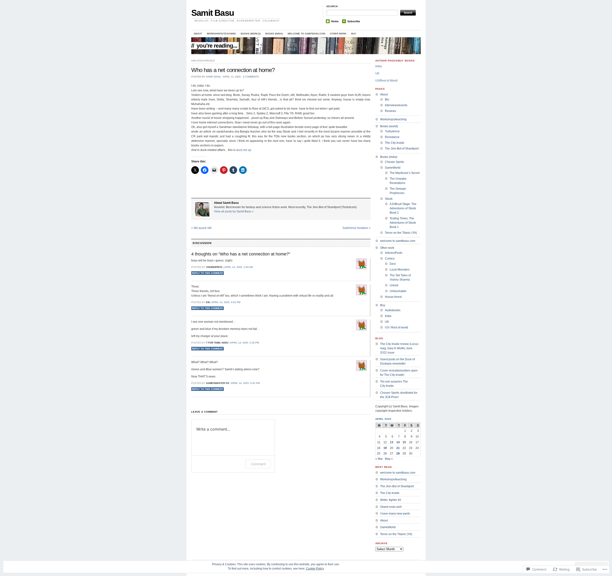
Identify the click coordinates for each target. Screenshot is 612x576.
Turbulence (392, 131)
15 (404, 442)
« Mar (379, 458)
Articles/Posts (393, 253)
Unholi (394, 285)
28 (398, 453)
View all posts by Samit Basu (234, 211)
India (378, 66)
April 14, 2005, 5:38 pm (244, 342)
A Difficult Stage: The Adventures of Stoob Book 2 (403, 208)
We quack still (201, 228)
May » (389, 458)
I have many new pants (395, 513)
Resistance (392, 137)
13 (391, 442)
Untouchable (398, 291)
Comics (390, 258)
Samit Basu (212, 13)
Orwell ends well (391, 507)
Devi (393, 264)
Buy (353, 33)
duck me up (243, 150)
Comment (258, 464)
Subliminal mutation (356, 228)
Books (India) (274, 33)
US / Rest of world (396, 327)
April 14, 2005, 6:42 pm (245, 383)
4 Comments (251, 76)
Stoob (389, 198)
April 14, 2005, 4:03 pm (226, 302)
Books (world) (251, 33)
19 (385, 448)
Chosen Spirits (394, 162)
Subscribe (353, 21)
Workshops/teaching (221, 33)
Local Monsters (400, 269)
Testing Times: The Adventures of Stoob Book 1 (403, 223)
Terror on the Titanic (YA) (401, 232)
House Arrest (393, 297)
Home (335, 21)
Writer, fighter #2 (390, 500)
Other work (338, 33)
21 (398, 448)
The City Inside (394, 142)
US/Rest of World (386, 80)
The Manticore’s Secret (405, 173)
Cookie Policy (315, 568)
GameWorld (392, 167)
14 (398, 442)
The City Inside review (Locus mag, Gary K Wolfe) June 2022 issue (399, 348)
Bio (387, 99)
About (198, 33)
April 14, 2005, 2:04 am (238, 267)
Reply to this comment (207, 273)
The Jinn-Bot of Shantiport (402, 148)
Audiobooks (392, 310)
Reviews (390, 111)
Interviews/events (396, 105)
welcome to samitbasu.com (306, 33)
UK (377, 73)
